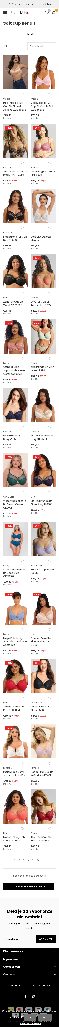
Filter (29, 33)
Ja (30, 1017)
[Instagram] (33, 996)
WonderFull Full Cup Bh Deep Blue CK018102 (15, 573)
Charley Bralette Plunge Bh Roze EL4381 (41, 641)
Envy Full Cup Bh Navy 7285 (12, 437)
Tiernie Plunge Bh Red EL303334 (13, 708)
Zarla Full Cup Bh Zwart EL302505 (13, 303)
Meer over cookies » (30, 1023)
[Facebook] (25, 996)
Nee (44, 1017)
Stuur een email (42, 985)
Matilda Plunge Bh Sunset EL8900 (14, 838)
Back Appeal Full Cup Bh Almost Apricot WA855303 (14, 106)
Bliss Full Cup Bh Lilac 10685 (43, 571)
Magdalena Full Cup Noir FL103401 (15, 238)
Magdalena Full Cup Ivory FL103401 (43, 437)
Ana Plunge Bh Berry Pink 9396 (43, 173)
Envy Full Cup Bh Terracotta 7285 (41, 303)
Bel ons (15, 985)
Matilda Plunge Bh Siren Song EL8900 (41, 502)
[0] (53, 12)
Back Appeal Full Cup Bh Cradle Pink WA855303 (42, 106)
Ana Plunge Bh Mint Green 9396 (42, 368)
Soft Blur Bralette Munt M (41, 238)
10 (38, 860)
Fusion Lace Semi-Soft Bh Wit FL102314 (15, 773)
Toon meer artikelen (28, 886)
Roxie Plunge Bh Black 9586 (40, 708)
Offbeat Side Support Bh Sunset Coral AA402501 (14, 370)
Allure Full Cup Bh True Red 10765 (41, 838)
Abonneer (46, 939)
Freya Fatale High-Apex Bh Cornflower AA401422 (15, 641)
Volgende (44, 860)
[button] (5, 12)
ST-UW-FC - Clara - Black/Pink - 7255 (15, 173)
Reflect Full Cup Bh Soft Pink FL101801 (42, 773)
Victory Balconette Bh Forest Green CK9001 (14, 504)
